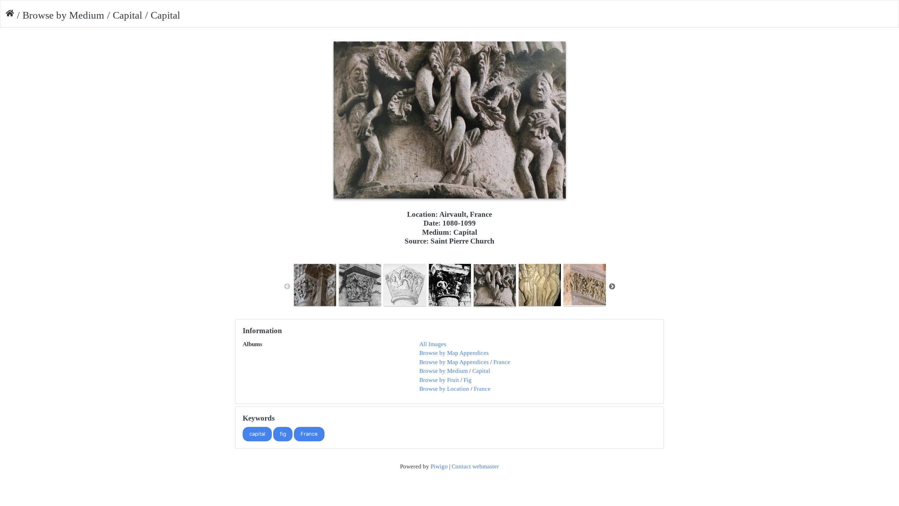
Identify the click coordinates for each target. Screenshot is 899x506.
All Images (432, 344)
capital (257, 434)
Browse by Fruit (439, 380)
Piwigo (439, 466)
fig (283, 434)
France (501, 362)
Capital (127, 15)
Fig (468, 380)
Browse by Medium (63, 15)
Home (10, 15)
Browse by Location (444, 388)
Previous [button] (287, 286)
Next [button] (612, 286)
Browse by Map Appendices (454, 353)
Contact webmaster (475, 466)
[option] (315, 285)
